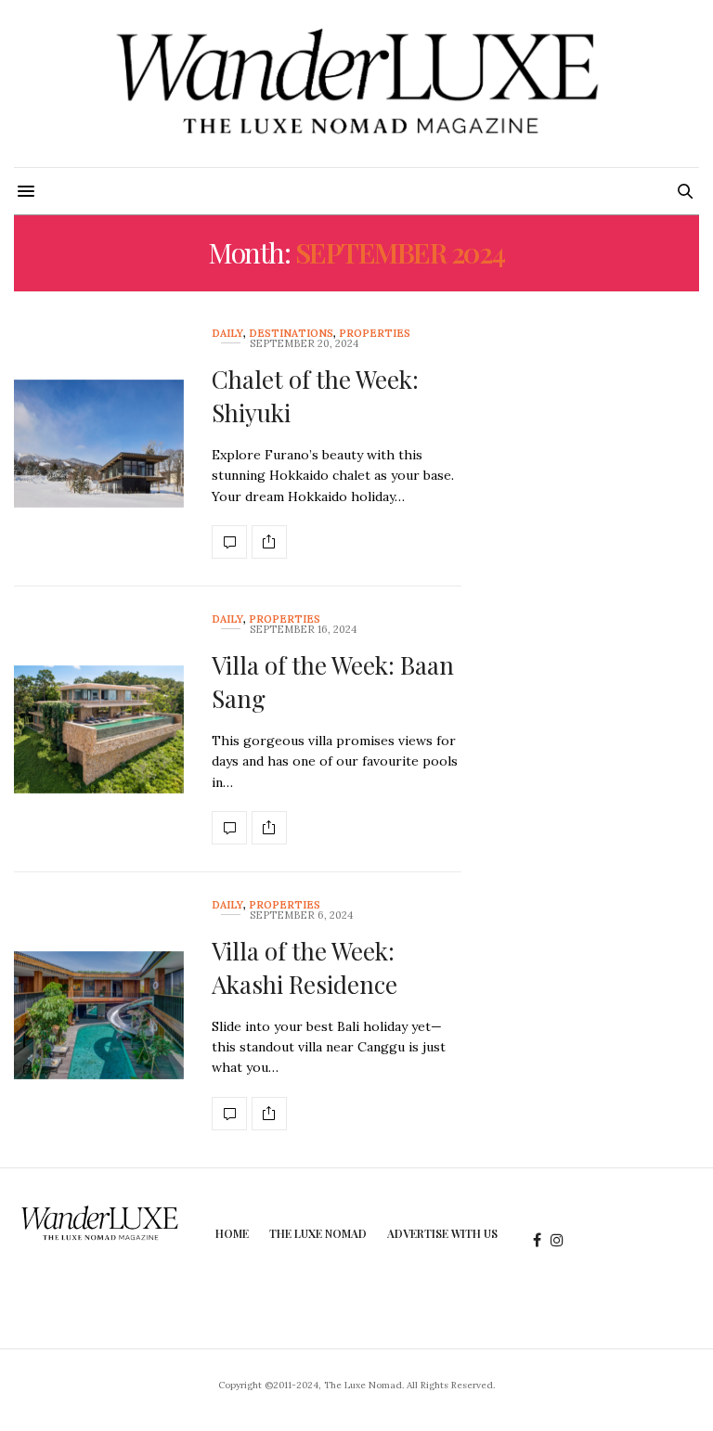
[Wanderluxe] (356, 83)
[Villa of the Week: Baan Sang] (99, 729)
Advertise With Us (442, 1233)
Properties (374, 334)
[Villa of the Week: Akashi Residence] (99, 1015)
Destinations (291, 334)
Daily (227, 334)
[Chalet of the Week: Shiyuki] (99, 444)
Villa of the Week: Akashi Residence (304, 967)
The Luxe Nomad (318, 1233)
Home (232, 1233)
